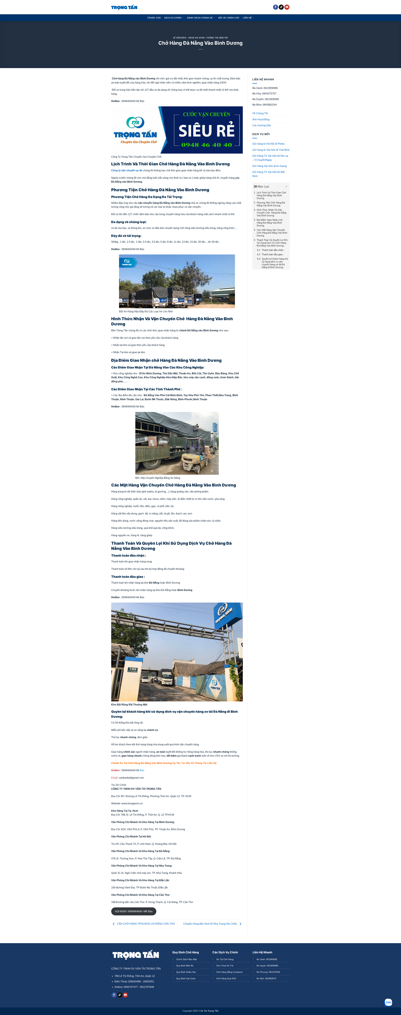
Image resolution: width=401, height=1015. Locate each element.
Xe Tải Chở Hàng (225, 959)
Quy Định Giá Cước (186, 978)
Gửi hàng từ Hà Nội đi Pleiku (268, 143)
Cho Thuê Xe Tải (224, 965)
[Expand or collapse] (286, 186)
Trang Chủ (154, 17)
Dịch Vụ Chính (172, 17)
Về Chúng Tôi (260, 113)
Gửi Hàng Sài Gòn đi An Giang (269, 166)
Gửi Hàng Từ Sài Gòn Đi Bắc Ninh (268, 174)
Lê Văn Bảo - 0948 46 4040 (189, 38)
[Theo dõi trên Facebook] (275, 7)
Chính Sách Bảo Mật (186, 959)
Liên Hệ (247, 17)
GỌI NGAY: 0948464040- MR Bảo (134, 911)
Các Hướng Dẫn (261, 125)
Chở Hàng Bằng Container (229, 972)
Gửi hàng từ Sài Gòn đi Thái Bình (271, 150)
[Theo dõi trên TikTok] (281, 7)
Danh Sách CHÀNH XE (200, 17)
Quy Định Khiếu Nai (186, 972)
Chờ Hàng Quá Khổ (226, 978)
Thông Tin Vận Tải (217, 38)
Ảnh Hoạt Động (261, 119)
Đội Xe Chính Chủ (228, 17)
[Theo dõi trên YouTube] (286, 7)
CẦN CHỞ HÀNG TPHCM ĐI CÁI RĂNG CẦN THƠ (145, 924)
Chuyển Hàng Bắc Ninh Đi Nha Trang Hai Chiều (210, 924)
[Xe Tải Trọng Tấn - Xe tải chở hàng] (124, 7)
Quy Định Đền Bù (184, 965)
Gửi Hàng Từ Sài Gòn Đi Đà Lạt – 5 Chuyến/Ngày (270, 158)
